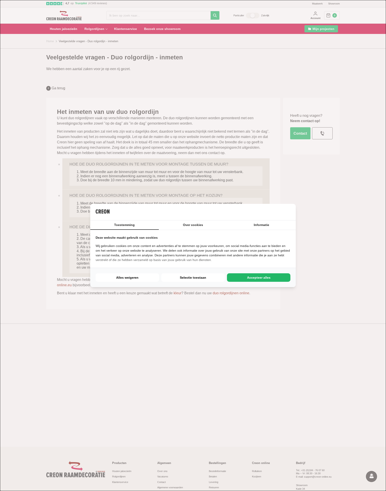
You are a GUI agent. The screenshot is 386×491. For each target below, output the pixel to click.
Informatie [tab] (261, 225)
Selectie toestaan (193, 277)
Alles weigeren (127, 277)
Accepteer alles (259, 277)
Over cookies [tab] (193, 225)
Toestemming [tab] (124, 225)
